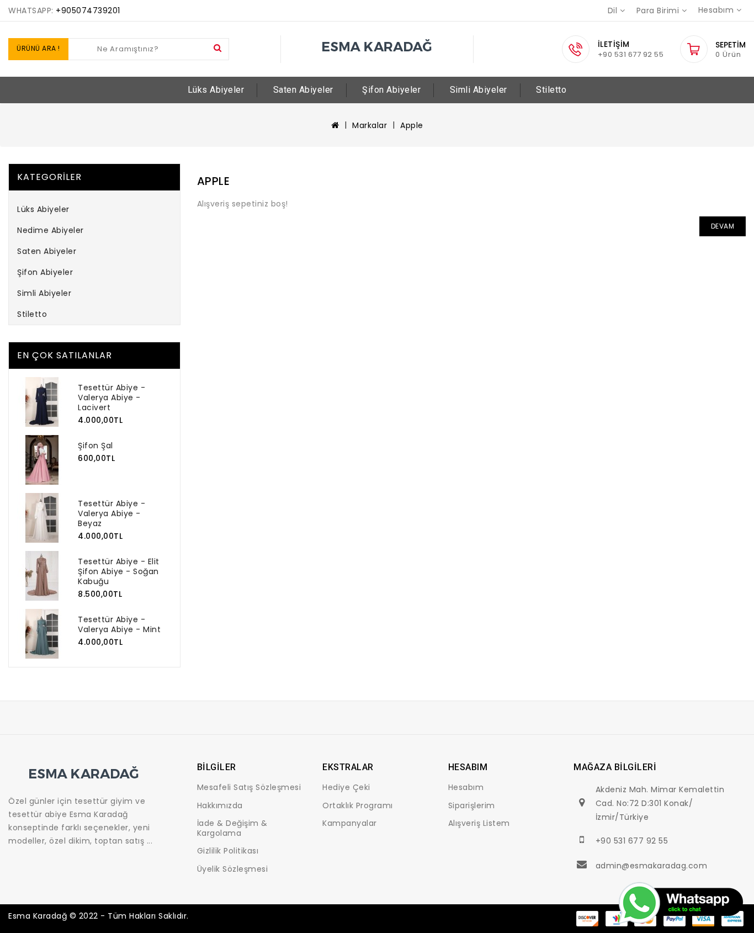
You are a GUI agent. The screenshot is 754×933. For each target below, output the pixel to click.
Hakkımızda (220, 805)
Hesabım (466, 787)
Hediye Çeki (346, 787)
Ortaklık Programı (357, 805)
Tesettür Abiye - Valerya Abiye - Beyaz (111, 513)
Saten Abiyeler (303, 89)
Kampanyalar (349, 823)
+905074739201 (88, 10)
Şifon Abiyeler (391, 89)
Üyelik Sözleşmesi (232, 868)
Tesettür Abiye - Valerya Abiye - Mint (119, 624)
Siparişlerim (471, 805)
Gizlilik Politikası (228, 850)
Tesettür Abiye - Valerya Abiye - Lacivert (111, 397)
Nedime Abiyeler (50, 230)
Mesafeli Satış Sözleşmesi (249, 787)
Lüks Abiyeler (216, 89)
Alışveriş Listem (479, 823)
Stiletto (551, 89)
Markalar (369, 125)
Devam (723, 226)
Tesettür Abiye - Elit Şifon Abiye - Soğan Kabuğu (119, 571)
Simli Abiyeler (478, 89)
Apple (411, 125)
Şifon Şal (95, 445)
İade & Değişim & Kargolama (232, 828)
